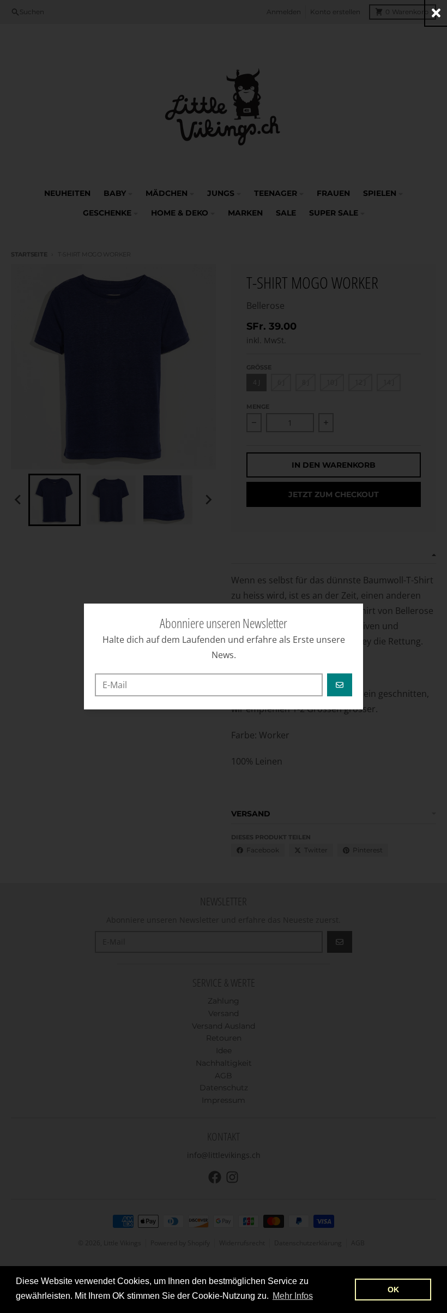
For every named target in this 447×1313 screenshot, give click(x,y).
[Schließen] (436, 13)
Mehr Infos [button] (293, 1295)
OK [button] (393, 1289)
